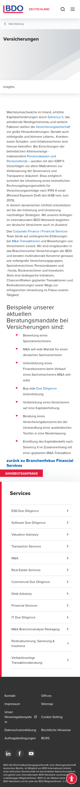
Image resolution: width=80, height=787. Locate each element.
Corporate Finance (26, 231)
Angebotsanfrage (21, 473)
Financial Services (54, 231)
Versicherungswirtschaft (53, 126)
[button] (41, 510)
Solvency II (55, 117)
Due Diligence (46, 388)
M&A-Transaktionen (26, 241)
